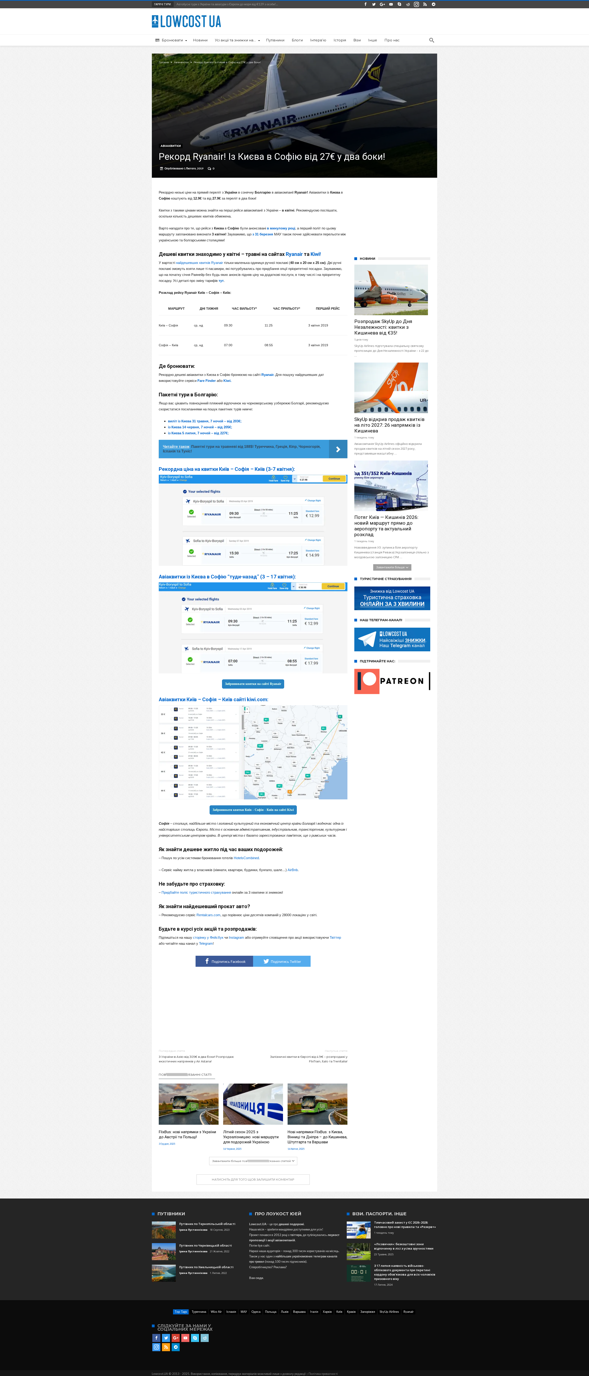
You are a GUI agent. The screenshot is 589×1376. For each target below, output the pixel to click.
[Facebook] (365, 4)
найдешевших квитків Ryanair (199, 263)
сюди (259, 1278)
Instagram (236, 937)
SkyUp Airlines (389, 1311)
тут (221, 281)
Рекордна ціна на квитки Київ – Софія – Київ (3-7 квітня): (227, 469)
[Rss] (425, 4)
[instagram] (416, 4)
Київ (339, 1311)
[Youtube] (391, 4)
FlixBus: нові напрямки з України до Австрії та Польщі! (187, 1134)
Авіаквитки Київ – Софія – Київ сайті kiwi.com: (213, 699)
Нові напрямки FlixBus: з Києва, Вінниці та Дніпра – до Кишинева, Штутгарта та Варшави (317, 1137)
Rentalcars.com (208, 915)
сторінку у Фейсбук (208, 937)
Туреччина (199, 1311)
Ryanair (409, 1311)
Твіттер (335, 937)
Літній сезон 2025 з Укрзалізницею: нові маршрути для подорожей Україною (251, 1137)
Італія (314, 1311)
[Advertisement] (253, 1008)
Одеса (255, 1311)
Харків (327, 1311)
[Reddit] (408, 4)
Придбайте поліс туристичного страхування (196, 892)
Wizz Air (216, 1311)
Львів (285, 1311)
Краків (351, 1311)
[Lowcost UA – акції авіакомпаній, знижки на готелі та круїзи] (186, 15)
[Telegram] (433, 4)
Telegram (206, 943)
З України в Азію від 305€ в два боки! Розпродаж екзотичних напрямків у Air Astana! (196, 1056)
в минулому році (281, 228)
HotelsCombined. (247, 858)
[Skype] (399, 4)
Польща (270, 1311)
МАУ (244, 1311)
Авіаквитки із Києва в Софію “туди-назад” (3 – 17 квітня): (227, 577)
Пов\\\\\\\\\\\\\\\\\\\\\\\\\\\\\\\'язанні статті (185, 1074)
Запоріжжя (367, 1311)
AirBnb (293, 870)
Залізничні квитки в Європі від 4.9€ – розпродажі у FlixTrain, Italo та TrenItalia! (308, 1056)
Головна (164, 62)
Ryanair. (267, 375)
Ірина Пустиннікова (193, 1229)
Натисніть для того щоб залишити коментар (253, 1179)
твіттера (295, 1235)
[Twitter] (374, 4)
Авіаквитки (181, 62)
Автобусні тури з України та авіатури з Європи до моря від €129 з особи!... (226, 4)
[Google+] (382, 4)
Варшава (299, 1311)
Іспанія (231, 1311)
